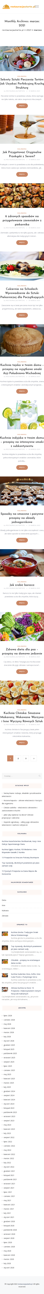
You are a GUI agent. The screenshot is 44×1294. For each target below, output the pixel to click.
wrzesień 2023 (9, 1116)
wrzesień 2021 (9, 1183)
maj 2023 (7, 1125)
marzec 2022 (9, 1158)
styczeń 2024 (9, 1104)
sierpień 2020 (9, 1238)
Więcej (22, 106)
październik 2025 (10, 1053)
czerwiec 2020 (9, 1246)
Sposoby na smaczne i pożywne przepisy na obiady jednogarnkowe (22, 518)
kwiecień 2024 (9, 1099)
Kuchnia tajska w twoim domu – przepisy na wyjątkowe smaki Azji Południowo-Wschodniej (22, 369)
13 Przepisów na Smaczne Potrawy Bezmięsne (20, 857)
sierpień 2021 (9, 1188)
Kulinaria (22, 76)
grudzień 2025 (9, 1045)
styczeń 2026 (9, 1041)
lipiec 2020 (8, 1242)
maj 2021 (7, 1200)
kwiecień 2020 (9, 1255)
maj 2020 (7, 1251)
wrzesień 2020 (9, 1234)
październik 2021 (10, 1179)
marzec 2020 (9, 1259)
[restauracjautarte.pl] (18, 7)
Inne (3, 905)
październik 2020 (10, 1230)
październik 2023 (10, 1112)
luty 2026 (7, 1036)
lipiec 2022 (8, 1141)
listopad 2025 (9, 1049)
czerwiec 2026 (9, 1020)
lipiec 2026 (8, 1015)
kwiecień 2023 (9, 1129)
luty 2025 (7, 1087)
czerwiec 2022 (9, 1146)
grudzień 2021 (9, 1171)
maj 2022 (7, 1150)
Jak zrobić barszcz (22, 585)
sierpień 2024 (9, 1095)
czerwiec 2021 (9, 1196)
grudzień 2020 (9, 1221)
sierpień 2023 (9, 1120)
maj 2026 (7, 1024)
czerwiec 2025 (9, 1070)
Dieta (4, 900)
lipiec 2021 (8, 1192)
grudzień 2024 (9, 1091)
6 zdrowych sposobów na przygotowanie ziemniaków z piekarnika (22, 220)
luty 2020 (7, 1263)
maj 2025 (7, 1074)
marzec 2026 (9, 1032)
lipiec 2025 (8, 1066)
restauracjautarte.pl (25, 1284)
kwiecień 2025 (9, 1078)
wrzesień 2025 (9, 1057)
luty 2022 (7, 1162)
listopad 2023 (9, 1108)
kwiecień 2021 (9, 1204)
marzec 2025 (9, 1083)
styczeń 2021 (9, 1217)
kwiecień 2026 (9, 1028)
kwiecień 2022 (9, 1154)
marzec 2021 (9, 1209)
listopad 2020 (9, 1225)
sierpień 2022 (9, 1137)
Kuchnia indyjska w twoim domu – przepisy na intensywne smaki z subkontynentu (22, 442)
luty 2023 (7, 1133)
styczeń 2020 (9, 1267)
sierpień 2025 (9, 1062)
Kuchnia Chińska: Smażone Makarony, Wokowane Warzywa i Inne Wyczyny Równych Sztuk (22, 717)
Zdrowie (5, 916)
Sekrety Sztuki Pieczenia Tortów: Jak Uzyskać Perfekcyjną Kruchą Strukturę (22, 83)
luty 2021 (7, 1213)
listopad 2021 (9, 1175)
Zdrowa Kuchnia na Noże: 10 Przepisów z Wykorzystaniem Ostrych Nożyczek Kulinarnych (26, 991)
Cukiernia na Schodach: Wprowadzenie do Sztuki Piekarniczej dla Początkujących (22, 293)
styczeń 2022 (9, 1167)
